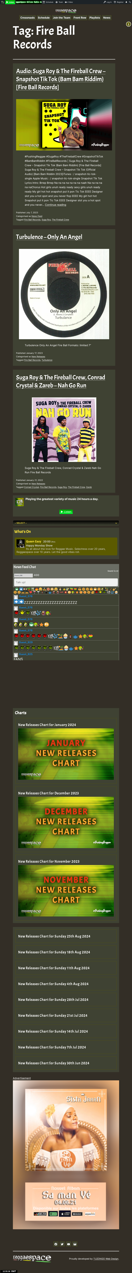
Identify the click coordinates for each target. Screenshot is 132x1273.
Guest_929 (26, 642)
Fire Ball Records (32, 219)
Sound (110, 571)
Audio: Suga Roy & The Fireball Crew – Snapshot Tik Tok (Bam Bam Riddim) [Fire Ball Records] (60, 79)
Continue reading (55, 204)
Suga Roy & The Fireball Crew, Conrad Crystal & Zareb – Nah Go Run (60, 381)
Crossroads (27, 17)
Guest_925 (26, 654)
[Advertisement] (66, 682)
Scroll (116, 571)
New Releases (38, 356)
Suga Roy (46, 219)
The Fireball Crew (60, 219)
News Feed (37, 216)
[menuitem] (2, 2)
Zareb (89, 487)
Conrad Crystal (31, 487)
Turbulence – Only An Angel (49, 237)
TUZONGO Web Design (105, 1258)
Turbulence (47, 360)
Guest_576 (25, 596)
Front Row (80, 17)
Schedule (44, 17)
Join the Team (61, 17)
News (106, 17)
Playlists (94, 17)
